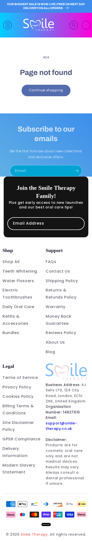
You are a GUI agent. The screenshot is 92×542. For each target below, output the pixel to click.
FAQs (51, 262)
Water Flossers (18, 281)
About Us (55, 342)
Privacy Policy (16, 387)
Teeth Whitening (19, 271)
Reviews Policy (61, 333)
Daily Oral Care (18, 307)
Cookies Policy (17, 396)
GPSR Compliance (21, 439)
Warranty (56, 307)
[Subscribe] (76, 171)
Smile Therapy (34, 534)
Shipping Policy (62, 281)
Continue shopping (46, 90)
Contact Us (58, 271)
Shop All (11, 262)
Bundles (10, 333)
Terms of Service (20, 377)
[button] (7, 25)
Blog (50, 352)
